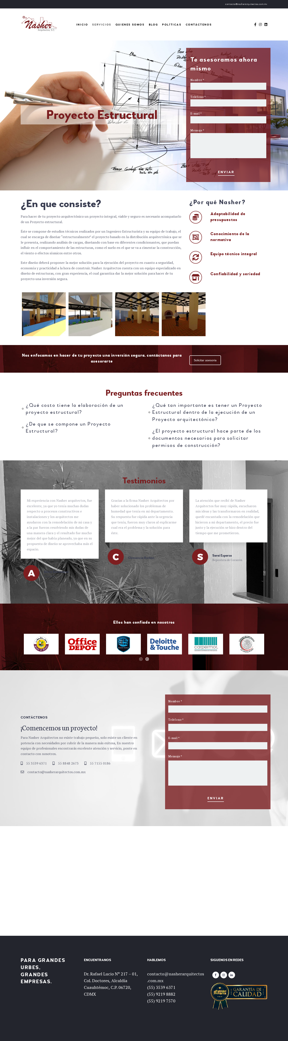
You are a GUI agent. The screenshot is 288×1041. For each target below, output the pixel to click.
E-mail (196, 113)
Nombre (197, 80)
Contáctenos (199, 24)
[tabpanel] (41, 644)
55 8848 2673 (68, 763)
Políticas (171, 24)
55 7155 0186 (100, 763)
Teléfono (198, 96)
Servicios (101, 24)
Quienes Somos (130, 24)
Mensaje (197, 130)
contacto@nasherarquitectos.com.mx (56, 772)
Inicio (82, 24)
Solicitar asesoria (205, 360)
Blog (153, 24)
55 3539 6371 (36, 763)
